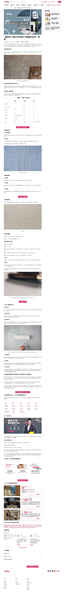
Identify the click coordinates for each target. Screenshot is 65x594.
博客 (4, 588)
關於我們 (5, 581)
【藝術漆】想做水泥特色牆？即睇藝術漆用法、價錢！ (22, 7)
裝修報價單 (13, 442)
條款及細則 (5, 584)
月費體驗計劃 (17, 584)
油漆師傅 (18, 185)
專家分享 (28, 585)
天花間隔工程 (36, 526)
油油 (15, 371)
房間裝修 (26, 527)
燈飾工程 (19, 526)
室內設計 (29, 397)
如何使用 (16, 581)
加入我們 (5, 585)
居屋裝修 (28, 408)
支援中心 (5, 582)
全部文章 (10, 7)
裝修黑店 (9, 437)
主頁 (6, 7)
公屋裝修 (21, 408)
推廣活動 (28, 588)
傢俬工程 (6, 527)
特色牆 (18, 93)
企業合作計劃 (17, 582)
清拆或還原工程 (24, 526)
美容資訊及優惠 (29, 582)
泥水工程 (28, 526)
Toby (14, 41)
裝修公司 (13, 411)
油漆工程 (32, 526)
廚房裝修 (30, 527)
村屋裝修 (36, 408)
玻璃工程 (16, 526)
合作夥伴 (28, 587)
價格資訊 (28, 581)
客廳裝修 (33, 527)
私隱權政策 (5, 587)
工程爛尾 (14, 437)
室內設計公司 (22, 411)
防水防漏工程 (12, 526)
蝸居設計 (13, 408)
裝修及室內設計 (17, 527)
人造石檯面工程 (11, 527)
